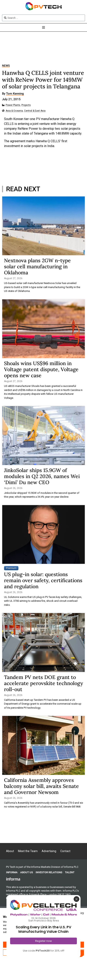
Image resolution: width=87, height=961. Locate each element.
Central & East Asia (35, 111)
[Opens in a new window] (13, 878)
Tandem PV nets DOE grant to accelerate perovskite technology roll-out (43, 683)
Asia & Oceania (14, 111)
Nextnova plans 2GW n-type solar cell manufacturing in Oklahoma (37, 266)
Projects (26, 105)
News (6, 65)
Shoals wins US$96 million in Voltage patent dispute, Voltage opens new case (41, 369)
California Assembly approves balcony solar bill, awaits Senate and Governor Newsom (41, 786)
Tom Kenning (15, 93)
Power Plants (13, 105)
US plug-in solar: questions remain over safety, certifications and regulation (43, 580)
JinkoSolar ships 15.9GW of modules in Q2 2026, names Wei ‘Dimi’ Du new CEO (42, 476)
